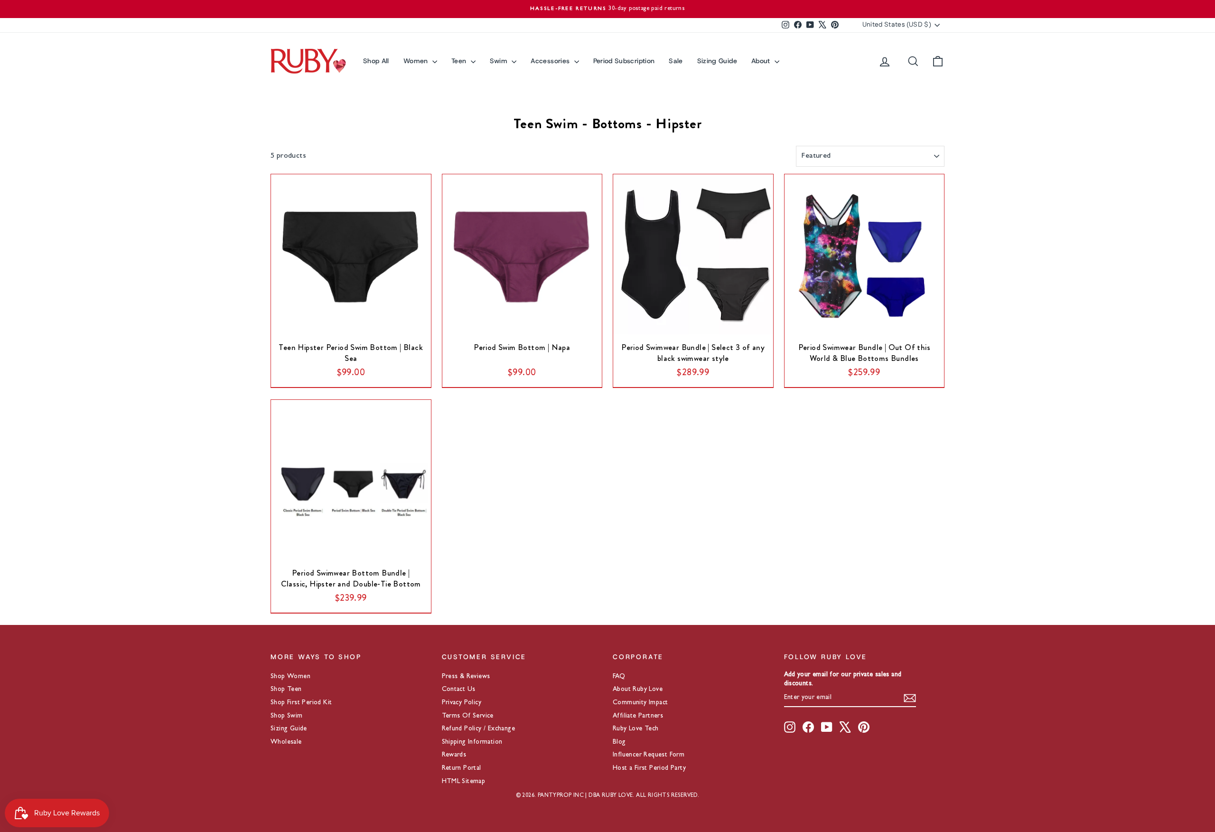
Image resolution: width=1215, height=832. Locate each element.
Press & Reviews (466, 676)
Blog (619, 742)
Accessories (551, 61)
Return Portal (461, 768)
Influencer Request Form (648, 755)
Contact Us (459, 689)
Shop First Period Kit (301, 703)
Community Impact (640, 703)
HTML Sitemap (464, 781)
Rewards (454, 755)
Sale (675, 61)
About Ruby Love (638, 689)
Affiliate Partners (638, 716)
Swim (500, 61)
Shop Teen (286, 689)
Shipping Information (472, 742)
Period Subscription (624, 61)
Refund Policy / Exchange (478, 729)
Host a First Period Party (649, 768)
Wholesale (286, 742)
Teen (459, 61)
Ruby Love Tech (636, 729)
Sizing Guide (717, 61)
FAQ (619, 676)
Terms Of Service (468, 716)
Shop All (376, 61)
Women (416, 61)
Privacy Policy (462, 703)
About (761, 61)
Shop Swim (287, 716)
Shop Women (290, 676)
